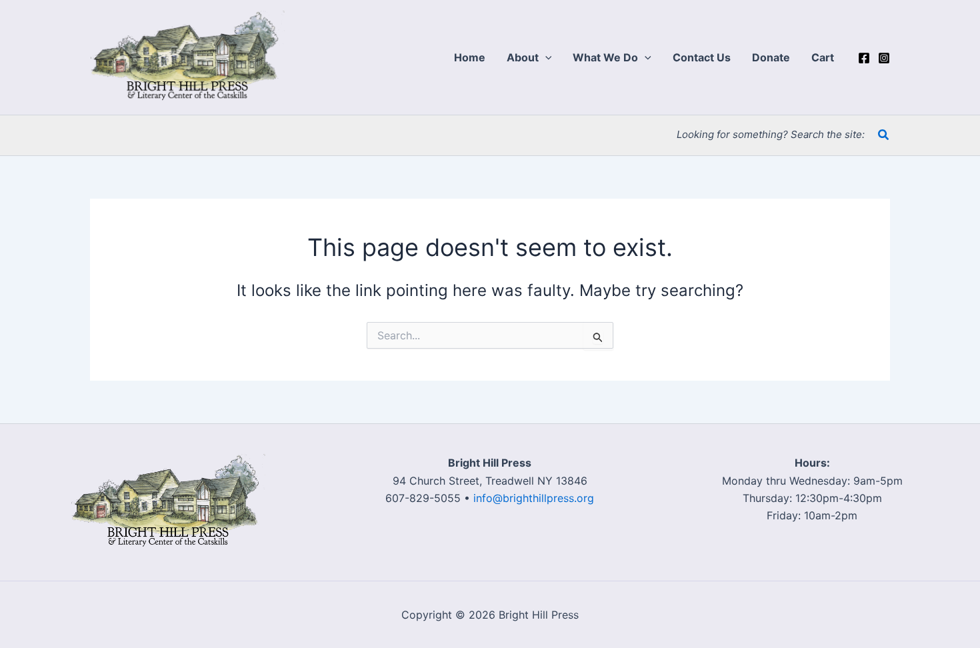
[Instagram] (884, 58)
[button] (545, 57)
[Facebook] (864, 58)
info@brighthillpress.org (533, 498)
